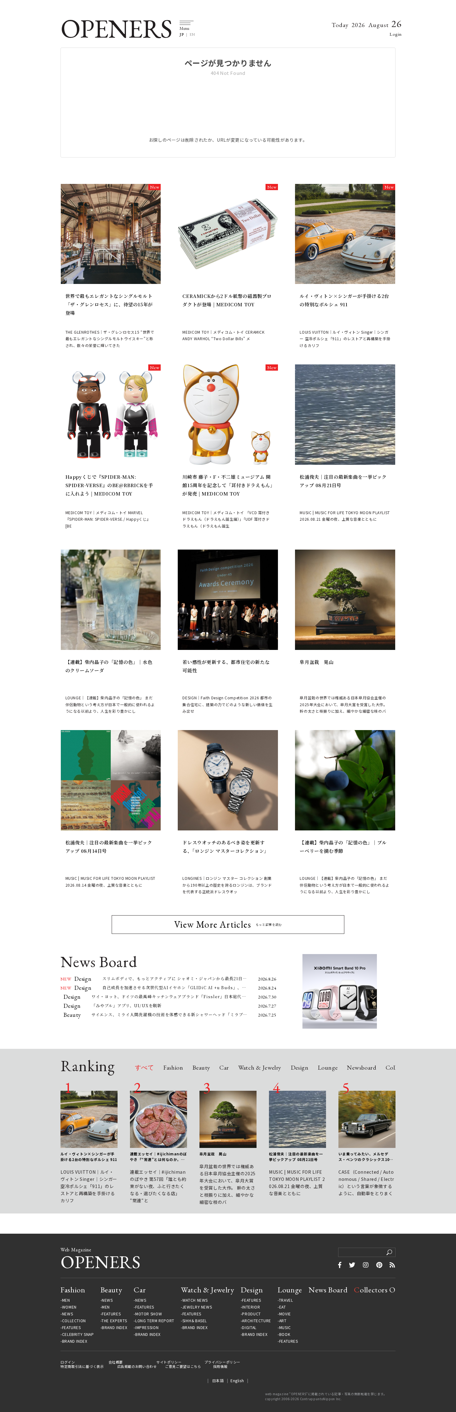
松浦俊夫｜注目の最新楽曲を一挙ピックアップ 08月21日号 (343, 480)
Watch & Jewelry (259, 1068)
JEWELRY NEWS (197, 1307)
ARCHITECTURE (256, 1321)
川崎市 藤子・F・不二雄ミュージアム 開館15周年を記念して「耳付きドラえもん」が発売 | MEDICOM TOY (227, 485)
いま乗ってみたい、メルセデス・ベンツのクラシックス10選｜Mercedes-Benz (365, 1157)
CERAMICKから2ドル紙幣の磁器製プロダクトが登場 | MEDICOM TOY (227, 300)
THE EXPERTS (114, 1321)
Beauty (201, 1068)
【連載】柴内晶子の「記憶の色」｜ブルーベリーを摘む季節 (343, 846)
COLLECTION (74, 1321)
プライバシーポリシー (222, 1362)
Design (299, 1068)
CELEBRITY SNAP (78, 1334)
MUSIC (285, 1327)
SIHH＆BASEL (194, 1321)
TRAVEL (286, 1300)
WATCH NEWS (195, 1300)
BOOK (284, 1334)
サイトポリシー (168, 1362)
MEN (66, 1300)
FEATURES (71, 1327)
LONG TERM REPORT (154, 1321)
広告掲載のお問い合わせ (137, 1366)
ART (283, 1321)
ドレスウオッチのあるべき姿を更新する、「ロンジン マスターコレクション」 (225, 846)
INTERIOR (251, 1307)
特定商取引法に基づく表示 (82, 1366)
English (237, 1380)
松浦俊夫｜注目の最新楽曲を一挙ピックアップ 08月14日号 (108, 846)
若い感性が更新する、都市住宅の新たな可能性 (226, 666)
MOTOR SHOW (148, 1314)
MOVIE (285, 1314)
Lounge (328, 1068)
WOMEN (69, 1307)
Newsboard (361, 1068)
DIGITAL (249, 1327)
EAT (282, 1307)
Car (224, 1068)
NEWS (67, 1314)
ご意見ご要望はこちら (183, 1366)
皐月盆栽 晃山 (316, 662)
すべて (144, 1068)
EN (192, 34)
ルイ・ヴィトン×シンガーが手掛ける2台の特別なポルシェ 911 (344, 300)
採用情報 (220, 1366)
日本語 (218, 1380)
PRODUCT (251, 1314)
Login (396, 34)
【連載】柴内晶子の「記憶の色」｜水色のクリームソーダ (109, 666)
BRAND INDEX (74, 1341)
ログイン (67, 1362)
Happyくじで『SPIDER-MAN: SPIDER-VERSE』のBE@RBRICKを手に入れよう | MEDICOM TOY (109, 485)
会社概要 (116, 1362)
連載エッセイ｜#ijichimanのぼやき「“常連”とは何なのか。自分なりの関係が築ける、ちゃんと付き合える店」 (158, 1157)
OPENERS (116, 28)
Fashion (173, 1068)
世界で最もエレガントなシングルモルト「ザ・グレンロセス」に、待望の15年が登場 (109, 304)
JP (182, 34)
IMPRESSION (147, 1327)
